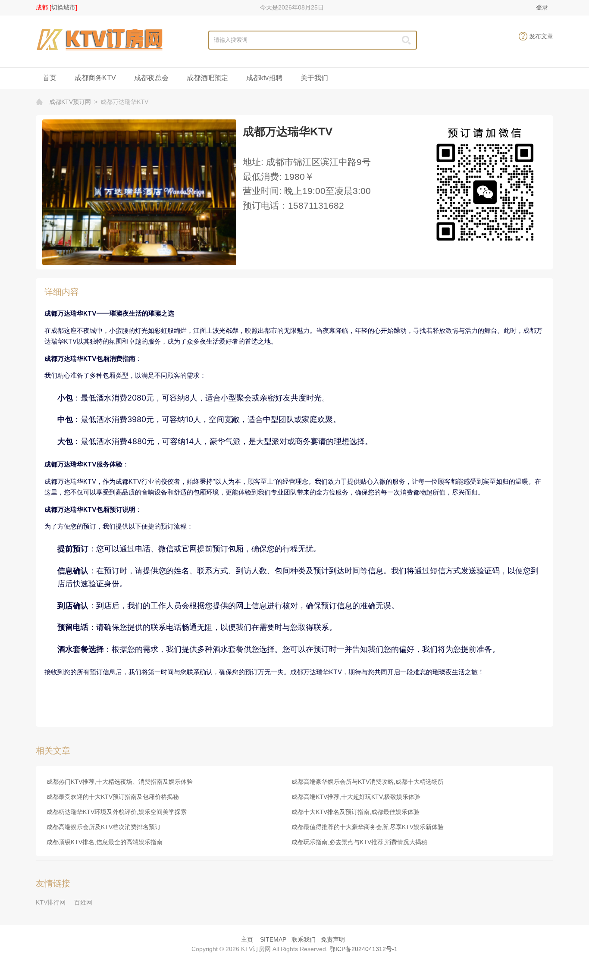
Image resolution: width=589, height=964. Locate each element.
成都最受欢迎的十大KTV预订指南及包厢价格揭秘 (113, 796)
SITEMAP (273, 939)
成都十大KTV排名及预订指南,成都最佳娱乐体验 (355, 811)
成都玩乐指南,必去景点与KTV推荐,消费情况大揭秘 (359, 842)
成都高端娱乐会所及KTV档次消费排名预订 (104, 826)
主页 (247, 939)
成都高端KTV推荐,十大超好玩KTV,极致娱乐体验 (355, 796)
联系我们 (303, 939)
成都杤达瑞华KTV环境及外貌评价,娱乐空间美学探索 (117, 811)
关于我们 (314, 77)
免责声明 (333, 939)
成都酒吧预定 (207, 77)
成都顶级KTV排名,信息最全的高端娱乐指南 (105, 842)
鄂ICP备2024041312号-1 (363, 948)
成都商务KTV (95, 77)
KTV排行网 (51, 902)
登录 (542, 7)
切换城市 (63, 7)
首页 (49, 77)
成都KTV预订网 (70, 101)
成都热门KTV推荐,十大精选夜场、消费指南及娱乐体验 (120, 781)
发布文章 (541, 36)
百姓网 (83, 902)
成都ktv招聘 (264, 77)
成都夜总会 (151, 77)
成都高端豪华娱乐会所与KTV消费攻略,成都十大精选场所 (367, 781)
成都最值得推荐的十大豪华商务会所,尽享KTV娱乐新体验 (367, 826)
